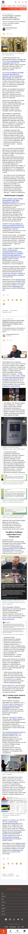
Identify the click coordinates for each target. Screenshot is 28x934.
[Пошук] (22, 2)
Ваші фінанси (13, 926)
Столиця (6, 926)
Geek (23, 926)
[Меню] (26, 2)
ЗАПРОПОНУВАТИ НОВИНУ (14, 889)
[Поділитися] (7, 33)
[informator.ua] (3, 2)
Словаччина (11, 874)
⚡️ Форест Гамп (13, 8)
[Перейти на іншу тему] (19, 2)
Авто (19, 926)
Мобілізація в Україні (6, 312)
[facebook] (6, 919)
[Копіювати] (11, 33)
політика (4, 874)
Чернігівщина (5, 310)
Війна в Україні (14, 310)
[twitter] (14, 919)
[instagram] (10, 919)
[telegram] (18, 919)
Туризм (17, 875)
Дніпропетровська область (7, 875)
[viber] (22, 919)
